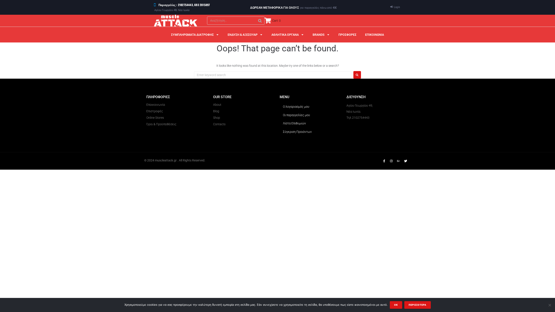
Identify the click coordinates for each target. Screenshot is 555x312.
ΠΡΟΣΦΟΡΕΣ (347, 34)
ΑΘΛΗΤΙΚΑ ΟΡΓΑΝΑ (285, 34)
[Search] (260, 20)
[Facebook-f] (384, 161)
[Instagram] (391, 161)
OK (396, 305)
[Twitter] (406, 161)
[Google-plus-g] (398, 161)
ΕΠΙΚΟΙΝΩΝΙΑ (374, 34)
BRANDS (319, 34)
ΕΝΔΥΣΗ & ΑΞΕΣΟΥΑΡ (243, 34)
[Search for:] (272, 75)
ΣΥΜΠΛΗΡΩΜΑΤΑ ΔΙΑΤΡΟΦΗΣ (192, 34)
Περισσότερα (417, 305)
